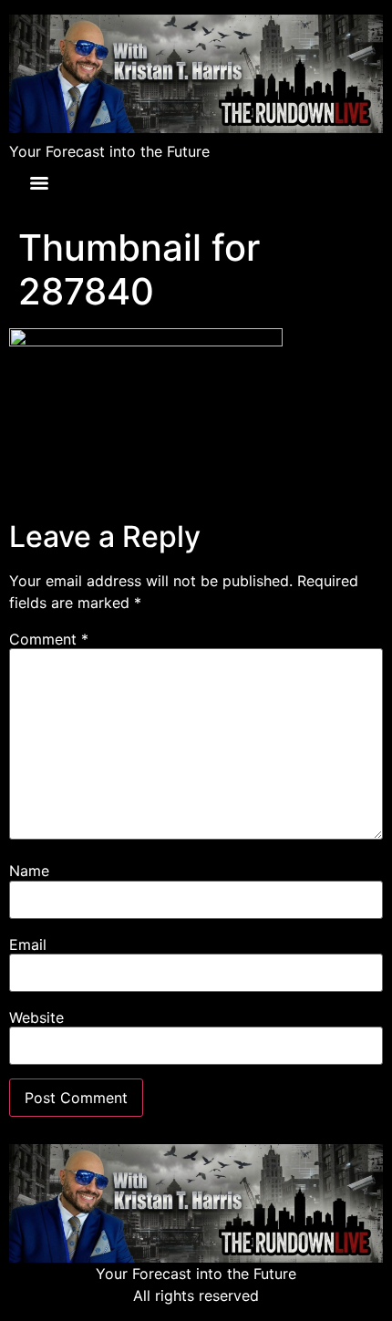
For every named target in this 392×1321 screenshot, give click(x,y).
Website (36, 1017)
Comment (48, 639)
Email (27, 944)
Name (29, 870)
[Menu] (39, 183)
